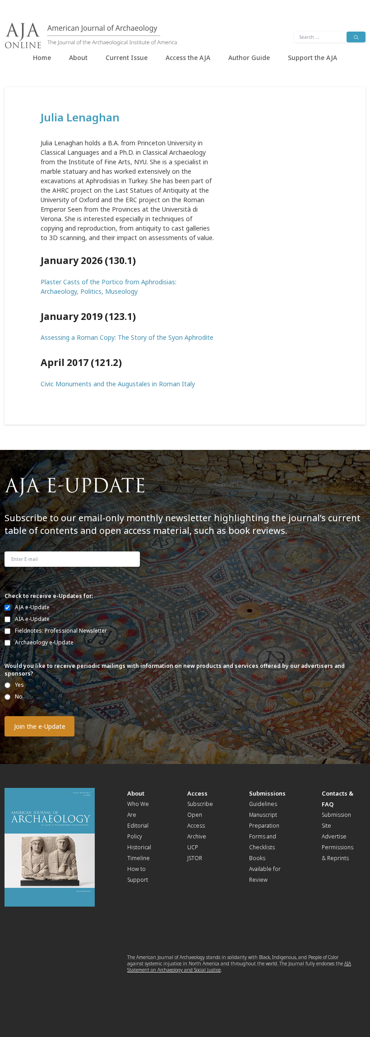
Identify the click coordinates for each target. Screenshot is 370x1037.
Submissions (267, 793)
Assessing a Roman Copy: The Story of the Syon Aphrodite (127, 337)
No (19, 696)
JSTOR (194, 858)
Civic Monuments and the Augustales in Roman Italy (118, 384)
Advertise (334, 836)
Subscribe (200, 804)
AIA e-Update (32, 619)
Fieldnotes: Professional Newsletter (61, 630)
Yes (19, 685)
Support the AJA (312, 57)
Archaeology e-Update (44, 642)
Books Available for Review (265, 869)
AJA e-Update (32, 607)
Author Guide (249, 57)
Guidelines (263, 804)
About (78, 57)
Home (42, 57)
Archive (196, 836)
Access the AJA (188, 57)
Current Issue (127, 57)
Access (197, 793)
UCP (192, 847)
